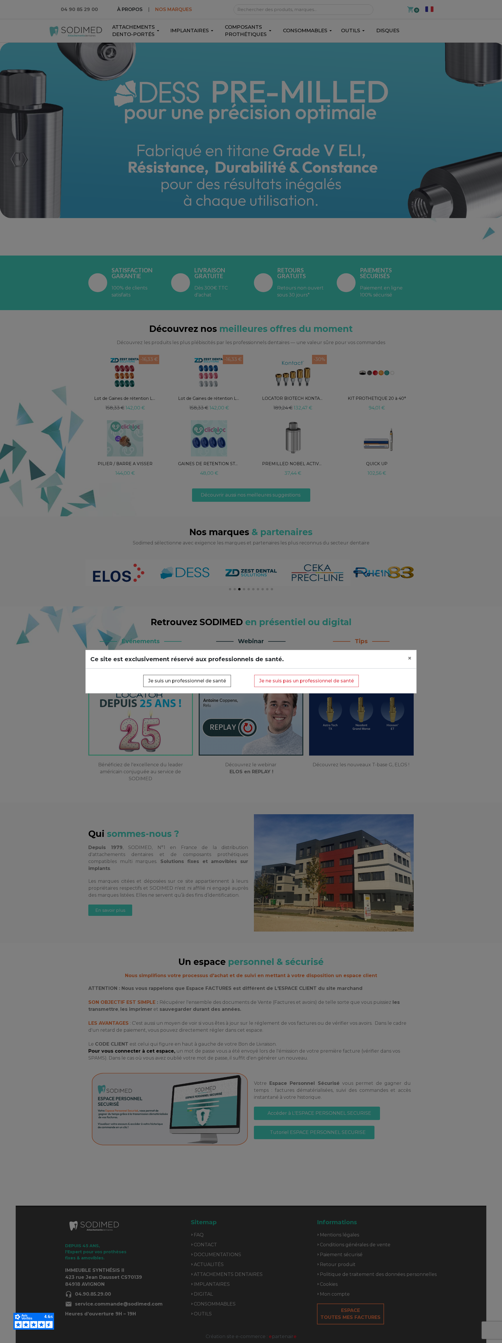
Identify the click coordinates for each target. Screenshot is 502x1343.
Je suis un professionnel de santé (187, 681)
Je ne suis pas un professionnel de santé (306, 681)
